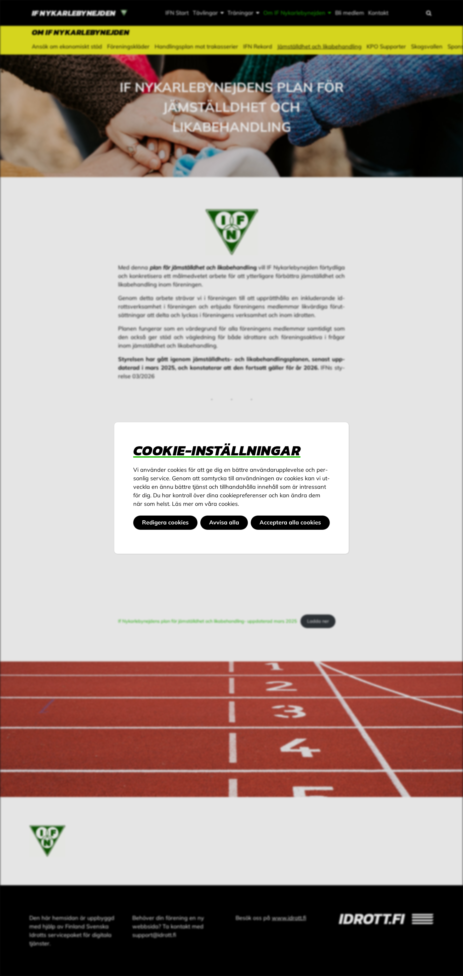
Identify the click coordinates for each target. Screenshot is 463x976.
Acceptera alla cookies (290, 522)
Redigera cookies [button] (165, 522)
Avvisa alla (224, 522)
